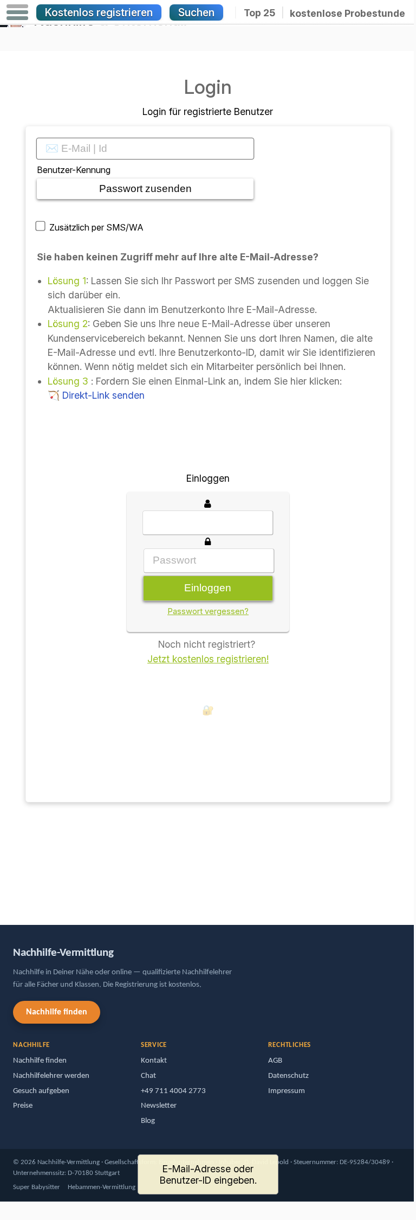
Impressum (286, 1091)
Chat (148, 1076)
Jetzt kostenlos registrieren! (208, 659)
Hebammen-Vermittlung (101, 1187)
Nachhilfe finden (56, 1012)
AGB (275, 1061)
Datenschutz (288, 1076)
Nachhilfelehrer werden (51, 1076)
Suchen (196, 12)
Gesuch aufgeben (41, 1091)
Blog (148, 1121)
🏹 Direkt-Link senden (96, 395)
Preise (22, 1106)
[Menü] (17, 12)
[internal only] (28, 851)
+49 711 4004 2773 (173, 1091)
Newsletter (159, 1106)
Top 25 (259, 12)
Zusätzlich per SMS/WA (96, 227)
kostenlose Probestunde (347, 12)
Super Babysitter (36, 1187)
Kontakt (154, 1061)
